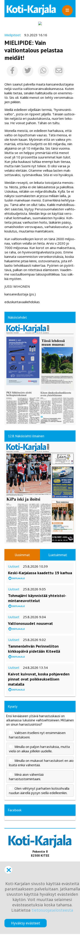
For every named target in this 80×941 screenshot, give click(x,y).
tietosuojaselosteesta (52, 910)
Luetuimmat (57, 555)
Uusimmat (22, 555)
